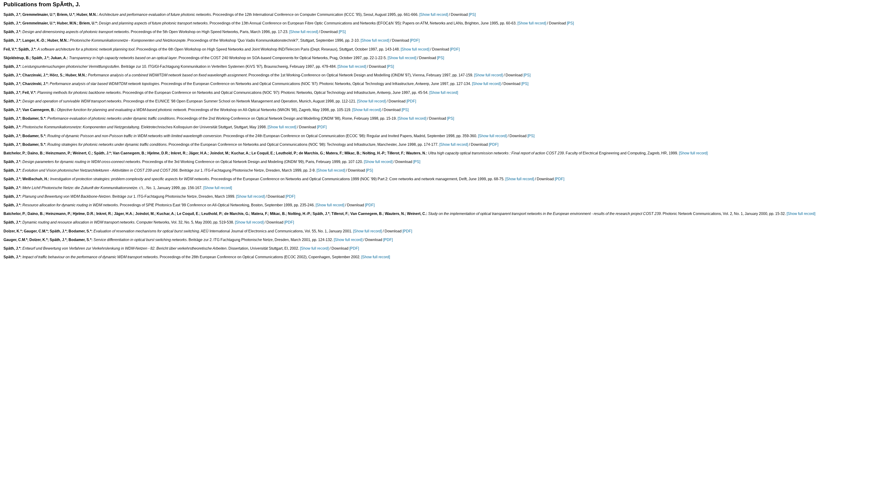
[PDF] (415, 40)
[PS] (472, 15)
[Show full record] (433, 15)
